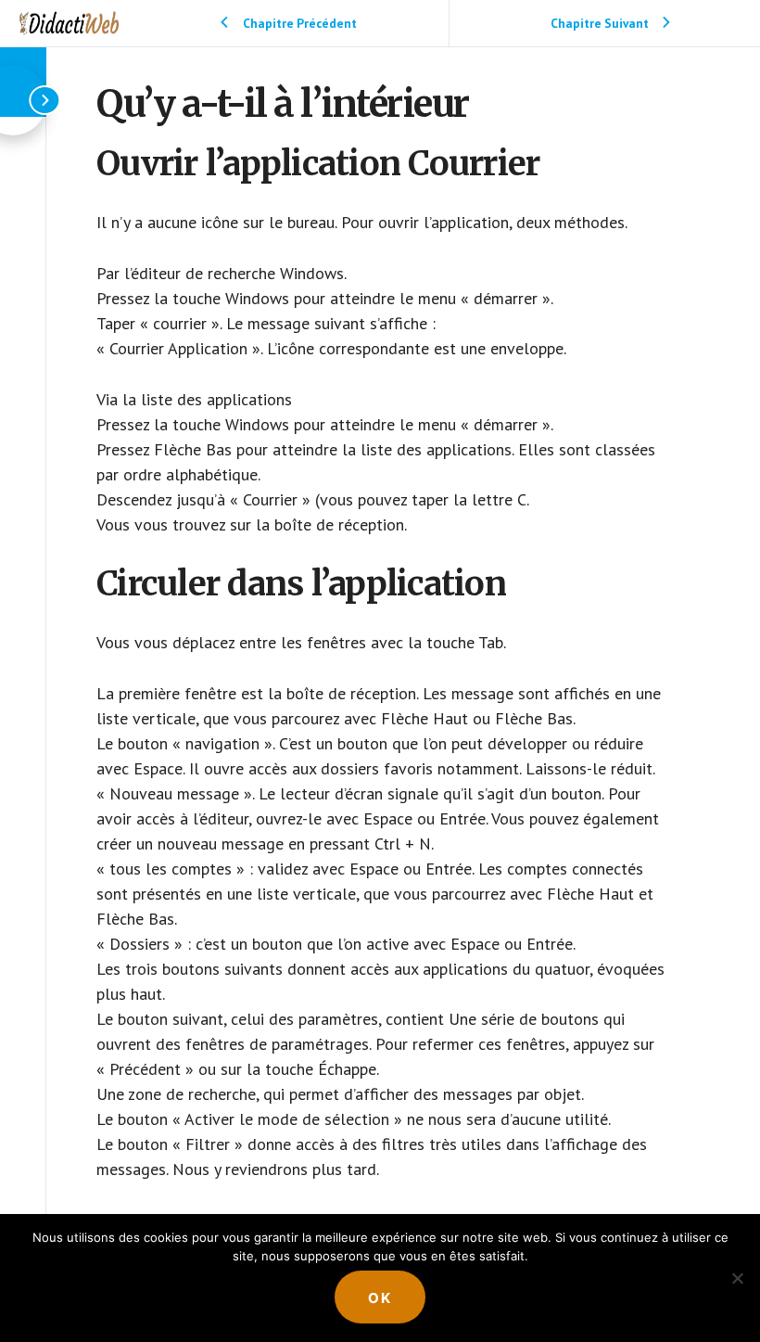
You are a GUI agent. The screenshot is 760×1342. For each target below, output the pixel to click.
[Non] (737, 1278)
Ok (380, 1298)
